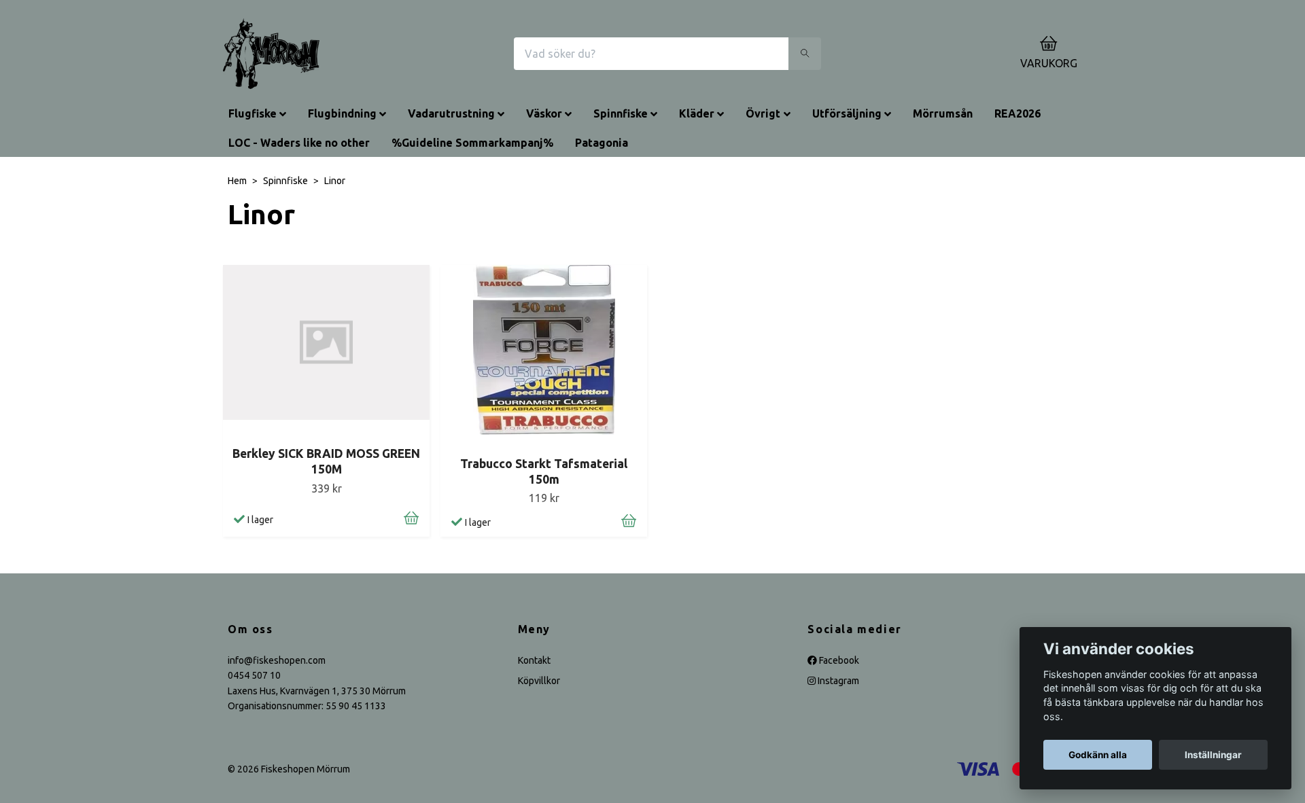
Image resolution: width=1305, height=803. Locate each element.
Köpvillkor (539, 680)
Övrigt (763, 113)
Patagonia (601, 143)
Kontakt (534, 660)
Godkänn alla (1097, 754)
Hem (237, 180)
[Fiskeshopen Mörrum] (271, 53)
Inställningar (1213, 754)
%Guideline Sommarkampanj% (472, 143)
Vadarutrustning (451, 113)
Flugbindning (342, 113)
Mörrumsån (943, 113)
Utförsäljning (847, 113)
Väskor (544, 113)
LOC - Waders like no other (299, 143)
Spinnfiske (620, 113)
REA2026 (1017, 113)
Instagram (837, 680)
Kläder (696, 113)
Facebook (838, 660)
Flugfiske (252, 113)
